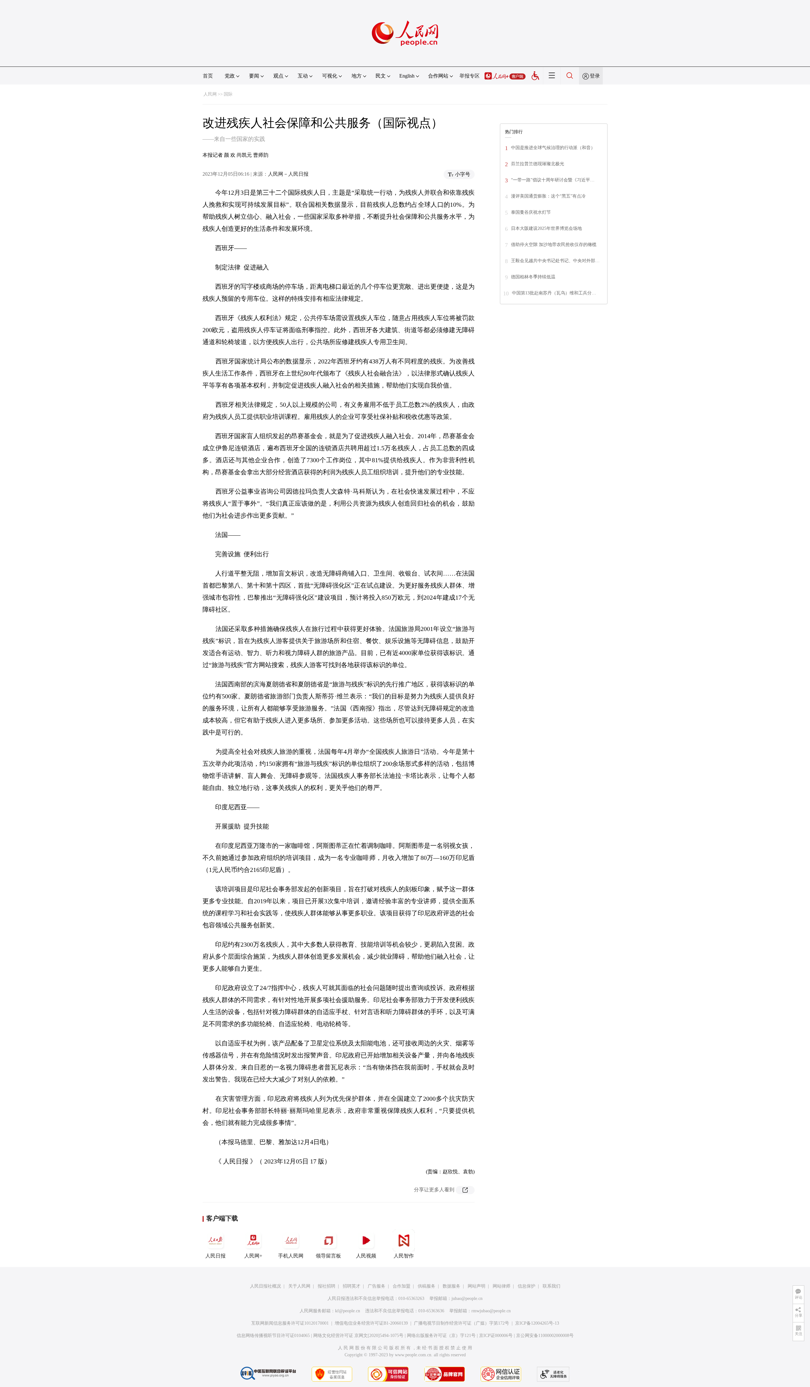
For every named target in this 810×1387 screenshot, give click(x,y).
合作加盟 (401, 1286)
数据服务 (451, 1286)
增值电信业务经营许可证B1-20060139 (371, 1323)
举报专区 (469, 76)
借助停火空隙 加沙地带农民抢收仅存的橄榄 (553, 244)
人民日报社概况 (265, 1286)
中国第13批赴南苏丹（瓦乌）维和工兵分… (554, 293)
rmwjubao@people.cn (491, 1310)
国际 (228, 94)
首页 (208, 76)
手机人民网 (290, 1255)
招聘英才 (351, 1286)
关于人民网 (299, 1286)
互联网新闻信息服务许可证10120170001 (290, 1323)
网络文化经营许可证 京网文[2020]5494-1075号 (358, 1335)
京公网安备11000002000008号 (545, 1335)
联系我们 (551, 1286)
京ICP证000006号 (496, 1335)
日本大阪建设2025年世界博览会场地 (546, 228)
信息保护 (526, 1286)
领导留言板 (328, 1255)
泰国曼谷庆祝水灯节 (531, 212)
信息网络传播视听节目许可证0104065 (273, 1335)
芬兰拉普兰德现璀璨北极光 (537, 163)
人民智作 (404, 1255)
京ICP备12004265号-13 (537, 1323)
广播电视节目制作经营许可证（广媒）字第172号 (461, 1323)
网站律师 (501, 1286)
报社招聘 (326, 1286)
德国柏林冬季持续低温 (533, 276)
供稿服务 (426, 1286)
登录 (595, 76)
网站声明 (476, 1286)
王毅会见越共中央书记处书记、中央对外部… (555, 260)
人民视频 (366, 1255)
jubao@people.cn (467, 1298)
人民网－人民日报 (288, 174)
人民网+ (253, 1255)
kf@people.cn (347, 1310)
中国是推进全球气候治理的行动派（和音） (553, 147)
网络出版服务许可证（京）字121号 (441, 1335)
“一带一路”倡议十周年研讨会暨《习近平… (553, 180)
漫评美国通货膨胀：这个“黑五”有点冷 (548, 196)
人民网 (210, 94)
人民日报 (215, 1255)
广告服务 (376, 1286)
